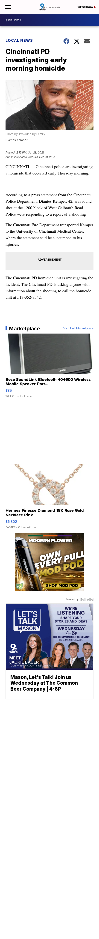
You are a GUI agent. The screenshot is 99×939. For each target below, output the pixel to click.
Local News (19, 40)
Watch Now (86, 7)
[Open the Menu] (7, 7)
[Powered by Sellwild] (86, 599)
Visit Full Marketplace (78, 328)
